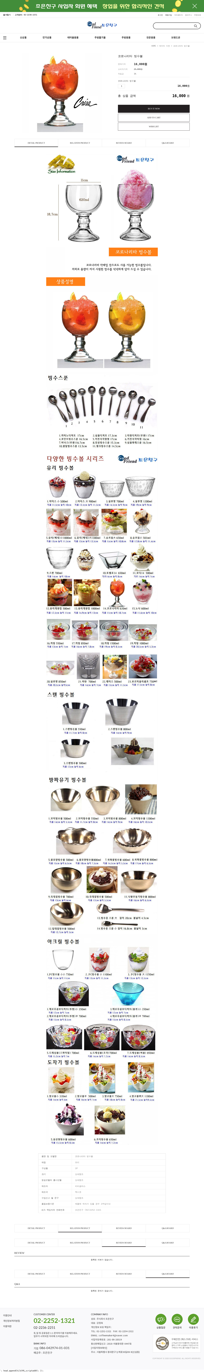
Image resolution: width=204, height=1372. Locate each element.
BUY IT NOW (154, 108)
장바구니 (188, 15)
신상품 (23, 37)
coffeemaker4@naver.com (113, 1335)
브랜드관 (175, 37)
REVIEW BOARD (124, 143)
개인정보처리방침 (11, 1321)
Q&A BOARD (168, 143)
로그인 (160, 15)
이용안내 (7, 1315)
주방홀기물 (100, 37)
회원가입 (168, 15)
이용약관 (7, 1326)
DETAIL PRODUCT (36, 143)
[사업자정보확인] (99, 1348)
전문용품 (150, 37)
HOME (153, 46)
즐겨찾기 (7, 15)
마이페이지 (178, 15)
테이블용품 (73, 37)
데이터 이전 (164, 46)
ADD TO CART (153, 117)
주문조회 (197, 15)
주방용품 (126, 37)
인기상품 (47, 37)
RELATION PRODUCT (80, 143)
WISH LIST (154, 126)
